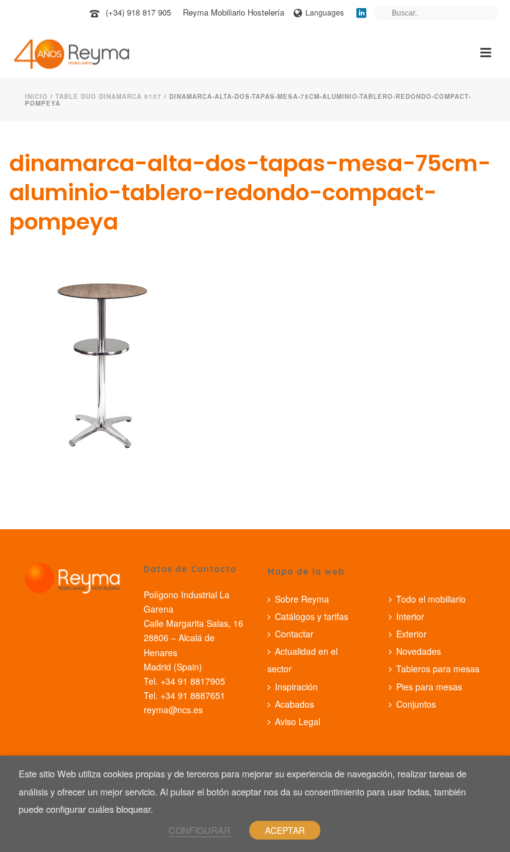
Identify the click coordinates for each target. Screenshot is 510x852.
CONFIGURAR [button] (200, 829)
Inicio (36, 96)
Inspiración (296, 686)
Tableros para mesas (438, 668)
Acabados (294, 704)
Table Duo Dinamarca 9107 (108, 96)
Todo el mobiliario (431, 599)
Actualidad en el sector (302, 660)
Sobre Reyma (302, 599)
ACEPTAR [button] (285, 830)
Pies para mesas (429, 686)
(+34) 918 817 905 (138, 12)
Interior (410, 616)
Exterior (411, 633)
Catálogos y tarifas (311, 616)
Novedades (418, 651)
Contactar (294, 633)
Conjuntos (416, 704)
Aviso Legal (297, 721)
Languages (324, 12)
